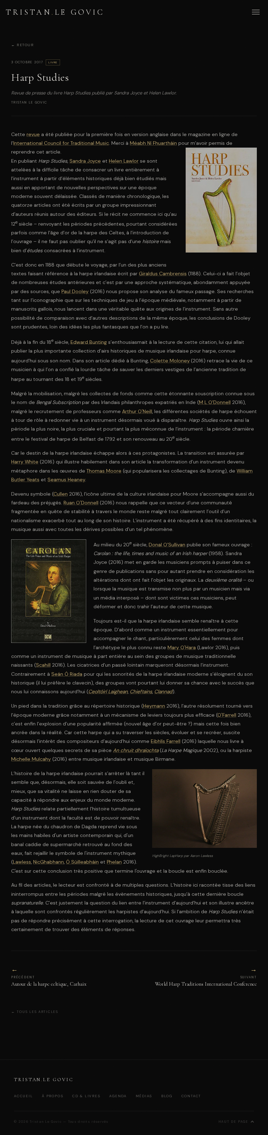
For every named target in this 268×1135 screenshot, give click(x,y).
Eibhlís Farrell (165, 741)
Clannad (163, 691)
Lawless (22, 862)
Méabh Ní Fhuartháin (153, 143)
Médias (144, 1096)
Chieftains (141, 691)
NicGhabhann (48, 862)
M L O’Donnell (215, 402)
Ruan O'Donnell (81, 502)
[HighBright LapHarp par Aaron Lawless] (204, 846)
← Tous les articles (34, 1011)
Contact (191, 1096)
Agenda (118, 1096)
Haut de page (233, 1122)
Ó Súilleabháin (82, 862)
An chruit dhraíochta (135, 750)
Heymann (154, 706)
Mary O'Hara (182, 647)
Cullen (60, 494)
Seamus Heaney (66, 479)
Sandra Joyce (85, 161)
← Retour (22, 45)
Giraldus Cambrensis (163, 273)
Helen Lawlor (124, 161)
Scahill (43, 665)
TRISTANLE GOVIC (55, 12)
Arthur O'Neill (137, 411)
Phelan (114, 862)
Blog (166, 1096)
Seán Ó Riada (66, 674)
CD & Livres (86, 1096)
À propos (52, 1096)
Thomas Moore (104, 471)
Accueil (23, 1096)
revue (33, 134)
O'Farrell (226, 715)
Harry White (24, 462)
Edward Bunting (88, 342)
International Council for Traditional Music (61, 143)
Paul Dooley (75, 291)
